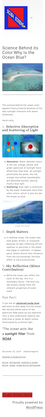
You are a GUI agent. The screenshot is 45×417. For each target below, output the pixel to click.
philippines (15, 362)
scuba (12, 365)
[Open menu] (31, 17)
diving (5, 362)
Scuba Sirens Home (17, 395)
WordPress (34, 407)
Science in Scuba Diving (14, 357)
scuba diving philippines (28, 365)
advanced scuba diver (27, 303)
